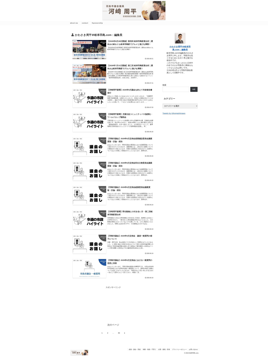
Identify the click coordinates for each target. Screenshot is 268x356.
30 (119, 333)
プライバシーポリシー (179, 349)
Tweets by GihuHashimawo (173, 113)
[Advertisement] (113, 303)
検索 (164, 85)
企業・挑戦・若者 (164, 349)
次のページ (113, 325)
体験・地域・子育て (149, 349)
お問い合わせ (193, 349)
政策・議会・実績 (135, 349)
